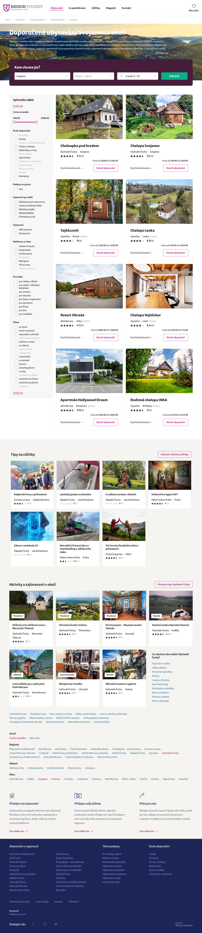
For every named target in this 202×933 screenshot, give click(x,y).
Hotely (152, 854)
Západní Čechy (137, 753)
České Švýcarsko (78, 749)
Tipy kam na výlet (161, 663)
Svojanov (74, 20)
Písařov (143, 779)
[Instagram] (44, 924)
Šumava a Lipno (152, 749)
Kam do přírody (160, 684)
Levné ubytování (110, 882)
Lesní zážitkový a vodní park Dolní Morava (28, 685)
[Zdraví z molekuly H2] (32, 526)
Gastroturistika (101, 722)
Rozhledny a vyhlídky (163, 688)
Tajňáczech (69, 230)
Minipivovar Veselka (70, 683)
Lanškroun (82, 779)
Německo (35, 738)
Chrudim (68, 779)
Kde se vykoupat (160, 700)
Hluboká (55, 779)
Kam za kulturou (160, 692)
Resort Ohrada (72, 315)
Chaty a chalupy (157, 862)
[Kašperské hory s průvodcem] (32, 475)
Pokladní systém (17, 914)
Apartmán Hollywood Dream (84, 400)
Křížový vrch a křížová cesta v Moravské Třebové (29, 627)
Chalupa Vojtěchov (145, 315)
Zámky (155, 676)
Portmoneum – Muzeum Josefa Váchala (124, 627)
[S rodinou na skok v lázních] (123, 475)
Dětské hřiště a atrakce (68, 718)
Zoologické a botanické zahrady (25, 722)
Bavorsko (61, 890)
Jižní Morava (44, 749)
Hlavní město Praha (107, 757)
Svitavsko (90, 768)
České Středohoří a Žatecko (79, 757)
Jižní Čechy (60, 749)
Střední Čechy (119, 753)
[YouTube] (56, 924)
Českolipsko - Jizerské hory (126, 749)
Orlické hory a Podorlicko (65, 753)
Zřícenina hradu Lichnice (73, 625)
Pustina (155, 779)
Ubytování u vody (111, 878)
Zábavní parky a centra (40, 718)
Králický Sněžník (55, 768)
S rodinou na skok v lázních (121, 494)
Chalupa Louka (142, 230)
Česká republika (37, 20)
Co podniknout (77, 8)
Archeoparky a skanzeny (96, 718)
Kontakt (126, 8)
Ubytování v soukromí (160, 874)
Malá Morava (111, 779)
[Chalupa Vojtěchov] (159, 286)
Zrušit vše (18, 106)
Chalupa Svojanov (145, 146)
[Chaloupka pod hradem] (89, 117)
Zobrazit (174, 76)
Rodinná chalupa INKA (148, 400)
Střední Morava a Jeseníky (95, 753)
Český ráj (43, 753)
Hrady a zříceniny (161, 680)
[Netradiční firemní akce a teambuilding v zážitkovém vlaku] (78, 526)
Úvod (7, 20)
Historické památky (162, 671)
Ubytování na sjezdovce (114, 874)
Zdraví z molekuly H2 (26, 545)
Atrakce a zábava (160, 696)
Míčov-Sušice (129, 779)
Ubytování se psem (112, 866)
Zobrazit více (161, 52)
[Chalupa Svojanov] (159, 117)
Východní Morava (52, 757)
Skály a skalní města (86, 714)
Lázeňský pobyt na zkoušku (75, 494)
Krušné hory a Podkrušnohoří (24, 757)
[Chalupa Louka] (159, 201)
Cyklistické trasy (17, 714)
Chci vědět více (17, 831)
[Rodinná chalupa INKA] (159, 371)
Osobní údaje (42, 901)
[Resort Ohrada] (89, 286)
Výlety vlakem (159, 667)
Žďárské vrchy (16, 768)
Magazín (111, 8)
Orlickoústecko (35, 768)
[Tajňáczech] (89, 201)
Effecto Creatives (184, 924)
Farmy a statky (156, 870)
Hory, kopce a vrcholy (61, 714)
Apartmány (155, 866)
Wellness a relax (110, 858)
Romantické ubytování (114, 862)
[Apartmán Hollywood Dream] (89, 371)
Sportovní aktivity (55, 722)
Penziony (154, 858)
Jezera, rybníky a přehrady (113, 714)
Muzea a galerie (17, 718)
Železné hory (74, 768)
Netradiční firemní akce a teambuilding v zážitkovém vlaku (75, 549)
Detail (105, 168)
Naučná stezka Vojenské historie (170, 625)
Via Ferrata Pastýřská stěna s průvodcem (122, 547)
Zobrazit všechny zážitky (174, 454)
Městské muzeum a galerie (121, 683)
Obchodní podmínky (19, 901)
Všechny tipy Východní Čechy (174, 584)
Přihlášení (74, 901)
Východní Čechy (57, 20)
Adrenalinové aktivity (79, 722)
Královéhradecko (100, 749)
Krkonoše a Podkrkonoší (22, 749)
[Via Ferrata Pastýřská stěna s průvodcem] (123, 526)
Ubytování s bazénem (113, 870)
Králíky (30, 779)
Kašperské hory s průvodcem (30, 494)
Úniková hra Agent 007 (164, 494)
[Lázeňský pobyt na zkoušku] (78, 475)
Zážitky (96, 8)
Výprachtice (169, 779)
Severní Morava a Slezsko (22, 753)
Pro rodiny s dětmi (111, 854)
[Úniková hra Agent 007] (169, 475)
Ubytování (57, 8)
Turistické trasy (38, 714)
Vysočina (153, 753)
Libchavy (96, 779)
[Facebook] (33, 924)
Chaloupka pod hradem (79, 146)
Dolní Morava (16, 779)
